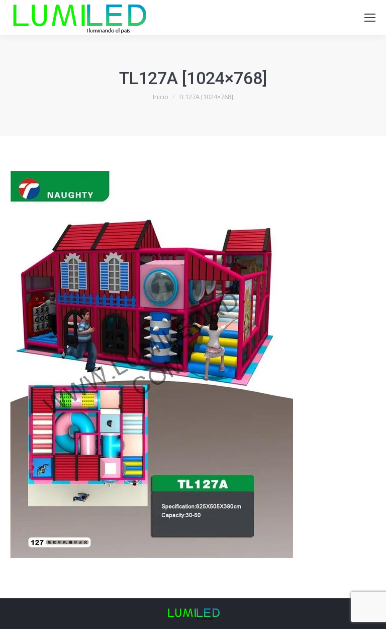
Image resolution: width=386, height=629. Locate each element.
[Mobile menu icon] (370, 18)
